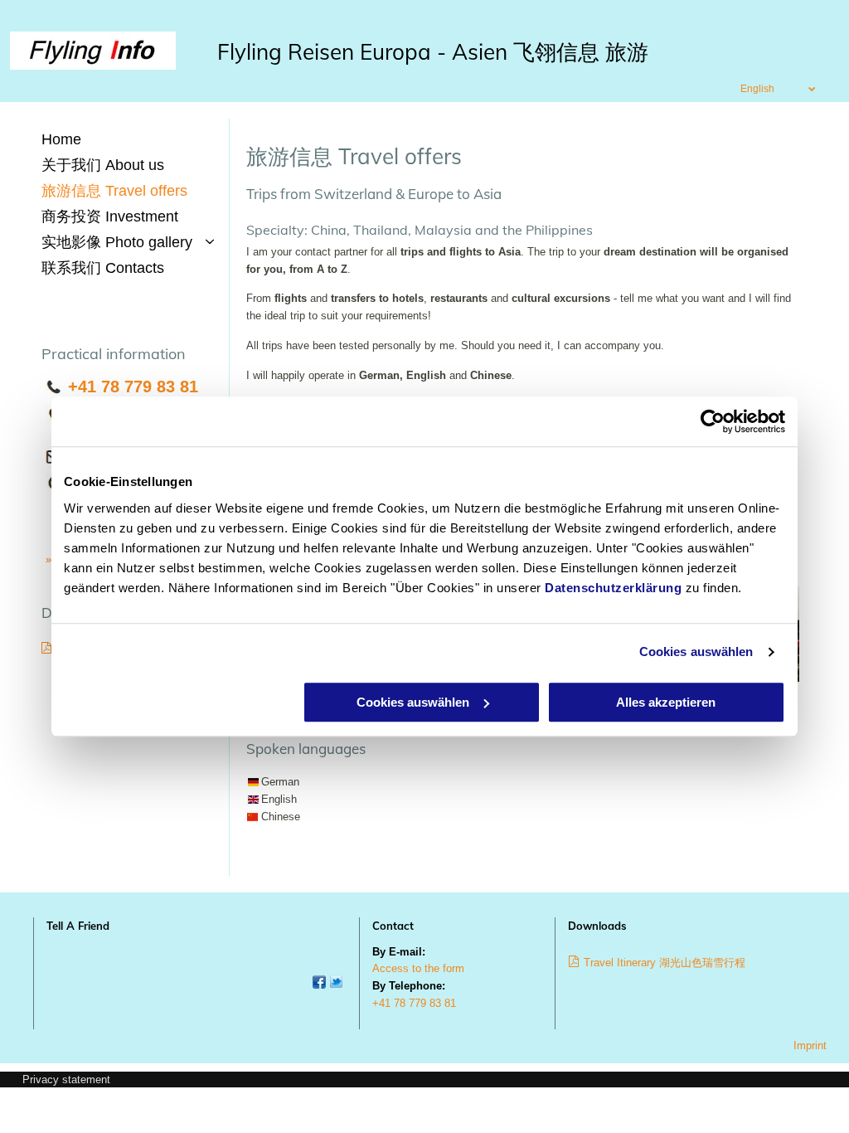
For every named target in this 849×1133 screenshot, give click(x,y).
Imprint (810, 1045)
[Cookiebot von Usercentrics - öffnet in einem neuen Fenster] (712, 421)
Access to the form (418, 968)
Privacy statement (66, 1079)
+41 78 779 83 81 (133, 386)
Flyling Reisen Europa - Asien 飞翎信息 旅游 (432, 52)
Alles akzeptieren (666, 702)
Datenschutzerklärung (613, 588)
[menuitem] (131, 140)
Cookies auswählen (696, 651)
